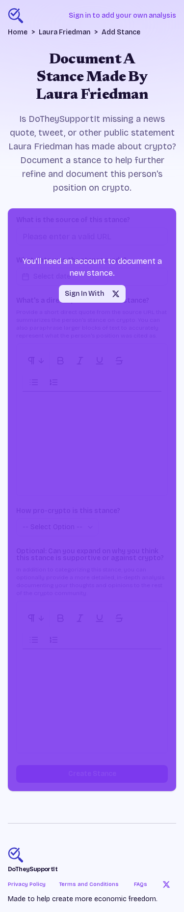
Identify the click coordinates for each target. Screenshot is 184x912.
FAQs (140, 884)
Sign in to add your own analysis (122, 15)
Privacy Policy (27, 884)
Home (17, 32)
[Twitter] (166, 884)
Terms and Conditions (89, 884)
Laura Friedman (64, 32)
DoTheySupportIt (32, 869)
